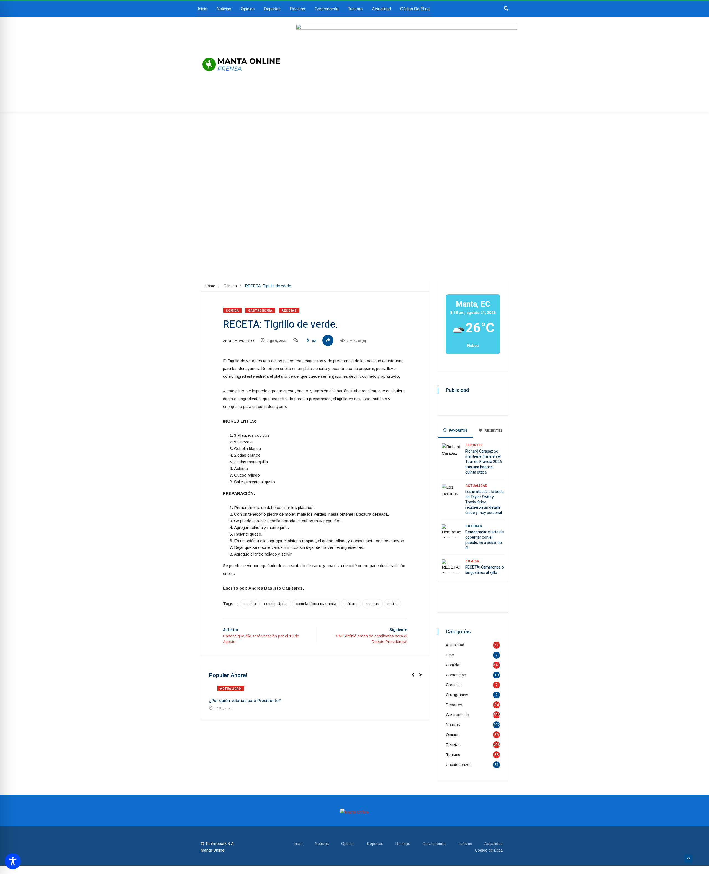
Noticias (224, 8)
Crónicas (454, 685)
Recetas (297, 8)
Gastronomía (326, 8)
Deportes (272, 8)
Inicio (202, 8)
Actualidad (381, 8)
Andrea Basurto (238, 341)
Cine (450, 655)
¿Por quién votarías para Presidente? (245, 701)
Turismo (355, 8)
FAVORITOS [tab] (457, 430)
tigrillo (392, 603)
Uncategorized (459, 764)
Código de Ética (415, 8)
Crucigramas (457, 695)
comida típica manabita (316, 603)
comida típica (275, 603)
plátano (351, 603)
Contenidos (456, 675)
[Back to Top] (688, 858)
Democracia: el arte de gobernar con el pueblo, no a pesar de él (484, 540)
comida (249, 603)
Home (210, 286)
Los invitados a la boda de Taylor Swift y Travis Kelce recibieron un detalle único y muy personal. (484, 502)
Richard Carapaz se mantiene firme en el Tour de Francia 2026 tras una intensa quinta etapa (483, 461)
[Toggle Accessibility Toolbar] (12, 861)
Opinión (248, 8)
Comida (230, 286)
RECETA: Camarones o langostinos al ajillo (484, 569)
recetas (372, 603)
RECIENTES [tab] (493, 430)
